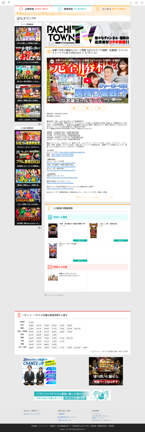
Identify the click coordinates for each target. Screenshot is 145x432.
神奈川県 (77, 329)
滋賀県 (31, 338)
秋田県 (54, 325)
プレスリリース (43, 426)
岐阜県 (31, 335)
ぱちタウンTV (61, 13)
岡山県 (46, 341)
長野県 (69, 332)
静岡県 (38, 335)
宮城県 (46, 325)
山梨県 (62, 332)
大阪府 (46, 338)
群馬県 (46, 329)
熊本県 (54, 348)
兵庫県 (54, 338)
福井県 (54, 332)
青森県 (31, 325)
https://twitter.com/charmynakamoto (72, 152)
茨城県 (31, 329)
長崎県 (46, 348)
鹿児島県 (77, 348)
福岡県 (31, 348)
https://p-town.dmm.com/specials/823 (60, 183)
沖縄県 (85, 348)
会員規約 (52, 426)
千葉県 (62, 329)
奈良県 (62, 338)
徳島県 (31, 344)
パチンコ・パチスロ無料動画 (38, 13)
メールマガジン (97, 414)
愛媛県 (46, 344)
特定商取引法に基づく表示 (81, 426)
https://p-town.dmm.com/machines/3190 (61, 167)
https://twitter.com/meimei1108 (62, 156)
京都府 (38, 338)
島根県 (38, 341)
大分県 (62, 348)
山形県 (62, 325)
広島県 (54, 341)
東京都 (69, 329)
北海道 (31, 322)
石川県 (46, 332)
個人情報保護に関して (64, 426)
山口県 (62, 341)
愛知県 (46, 335)
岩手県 (38, 325)
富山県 (38, 332)
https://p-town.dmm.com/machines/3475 (61, 170)
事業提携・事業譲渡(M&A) (99, 426)
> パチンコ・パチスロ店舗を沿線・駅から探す (109, 351)
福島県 (69, 325)
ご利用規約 (61, 414)
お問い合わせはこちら (64, 420)
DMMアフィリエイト (98, 418)
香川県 (38, 344)
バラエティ (52, 13)
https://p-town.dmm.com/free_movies (60, 188)
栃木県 (38, 329)
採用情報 (111, 426)
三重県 (54, 335)
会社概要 (34, 426)
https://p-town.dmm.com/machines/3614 (61, 163)
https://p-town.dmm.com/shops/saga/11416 (62, 177)
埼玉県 (54, 329)
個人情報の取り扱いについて (67, 417)
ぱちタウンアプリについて (32, 414)
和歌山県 (69, 338)
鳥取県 (31, 341)
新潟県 (31, 332)
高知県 (54, 344)
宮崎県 (69, 348)
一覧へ (40, 124)
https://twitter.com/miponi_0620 (62, 154)
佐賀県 (38, 348)
